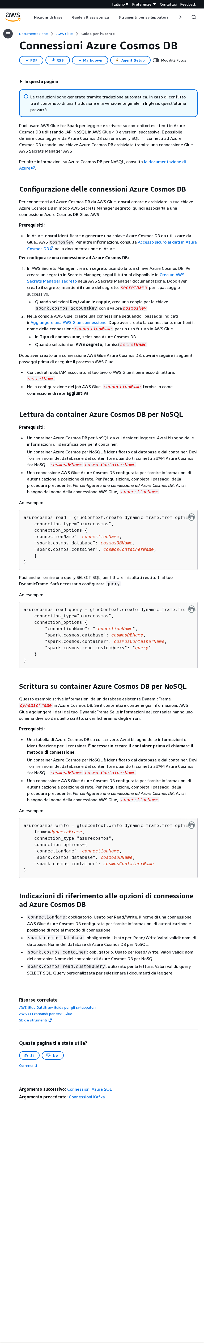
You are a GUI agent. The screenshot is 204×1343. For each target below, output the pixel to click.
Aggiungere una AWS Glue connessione (69, 322)
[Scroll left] (30, 17)
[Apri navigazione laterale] (8, 33)
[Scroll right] (180, 17)
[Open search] (194, 17)
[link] (98, 33)
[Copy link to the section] (15, 189)
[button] (38, 81)
